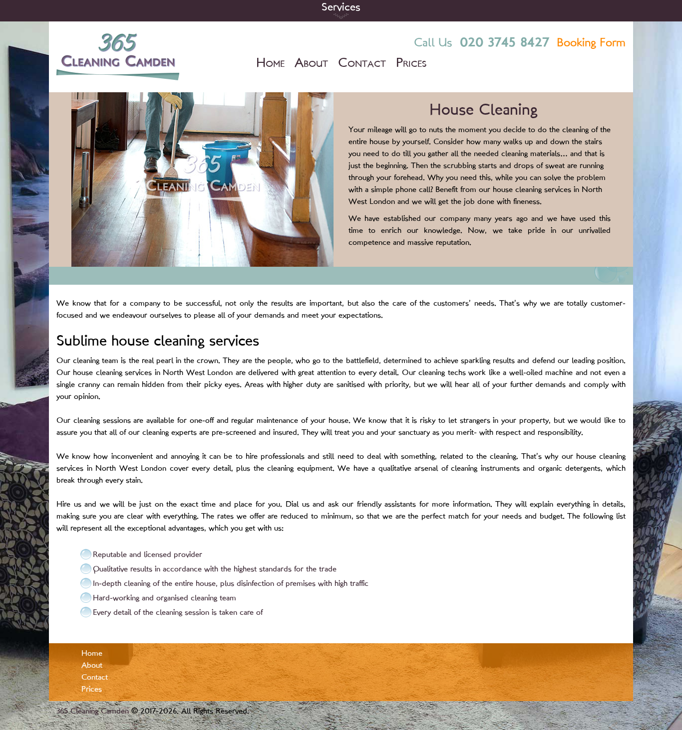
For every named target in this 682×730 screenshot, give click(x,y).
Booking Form (591, 43)
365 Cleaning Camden (92, 712)
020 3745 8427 (504, 43)
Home (270, 63)
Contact (362, 63)
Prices (411, 63)
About (311, 63)
